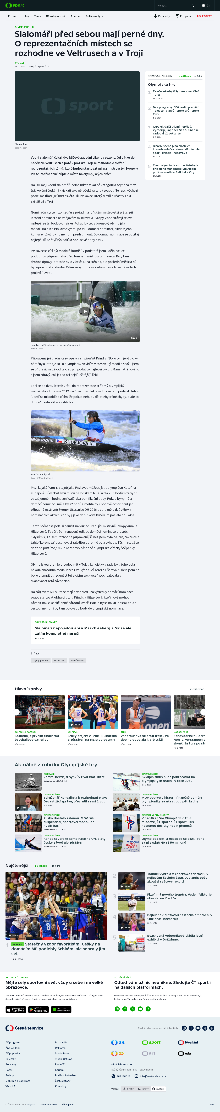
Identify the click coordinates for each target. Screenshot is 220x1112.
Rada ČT (60, 1064)
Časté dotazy (62, 1081)
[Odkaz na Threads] (148, 1009)
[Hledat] (192, 5)
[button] (85, 311)
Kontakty (60, 1086)
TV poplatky (13, 1053)
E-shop (10, 1075)
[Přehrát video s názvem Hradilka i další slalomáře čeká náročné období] (85, 311)
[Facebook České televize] (191, 1028)
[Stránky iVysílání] (188, 1043)
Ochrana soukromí (48, 1104)
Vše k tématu (197, 689)
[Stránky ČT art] (148, 1054)
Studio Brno (62, 1053)
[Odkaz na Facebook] (125, 1009)
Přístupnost (68, 1104)
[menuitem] (12, 16)
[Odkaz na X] (132, 1009)
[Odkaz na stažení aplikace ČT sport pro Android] (38, 1009)
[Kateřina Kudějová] (85, 440)
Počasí (9, 1070)
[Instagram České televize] (184, 1028)
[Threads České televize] (211, 1028)
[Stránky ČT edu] (184, 1054)
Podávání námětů (65, 1075)
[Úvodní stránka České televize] (25, 1028)
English (31, 1104)
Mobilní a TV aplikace (18, 1081)
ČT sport (19, 62)
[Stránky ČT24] (118, 1043)
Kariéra (59, 1070)
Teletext (11, 1059)
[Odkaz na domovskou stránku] (20, 5)
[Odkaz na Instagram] (117, 1009)
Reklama (60, 1048)
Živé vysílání (13, 1048)
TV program (13, 1042)
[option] (128, 1088)
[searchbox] (172, 5)
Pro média (61, 1042)
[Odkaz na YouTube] (140, 1009)
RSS (212, 1104)
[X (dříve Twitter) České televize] (205, 1028)
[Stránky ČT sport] (151, 1043)
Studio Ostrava (63, 1059)
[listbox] (143, 1089)
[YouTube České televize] (198, 1028)
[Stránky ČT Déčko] (117, 1054)
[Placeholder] (77, 106)
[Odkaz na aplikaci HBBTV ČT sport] (61, 1009)
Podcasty (11, 1064)
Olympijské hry (24, 27)
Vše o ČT (10, 1086)
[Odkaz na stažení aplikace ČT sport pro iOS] (16, 1009)
